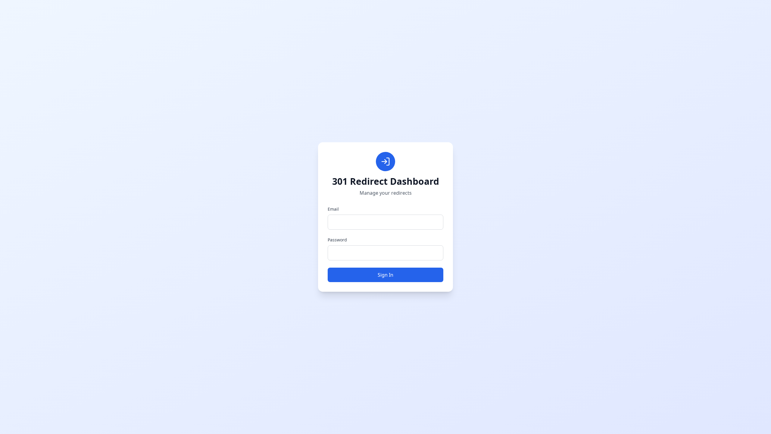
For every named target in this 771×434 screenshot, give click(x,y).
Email (333, 209)
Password (337, 240)
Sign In (385, 275)
